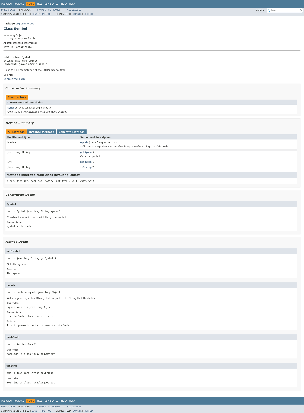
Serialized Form (14, 79)
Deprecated (51, 4)
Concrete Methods (71, 132)
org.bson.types (25, 23)
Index (64, 4)
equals (84, 142)
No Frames (54, 10)
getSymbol (86, 152)
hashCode (85, 161)
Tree (39, 4)
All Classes (74, 10)
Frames (41, 10)
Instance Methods (41, 132)
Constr (35, 14)
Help (72, 4)
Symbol (11, 107)
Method (46, 14)
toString (85, 167)
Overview (6, 4)
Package (19, 4)
